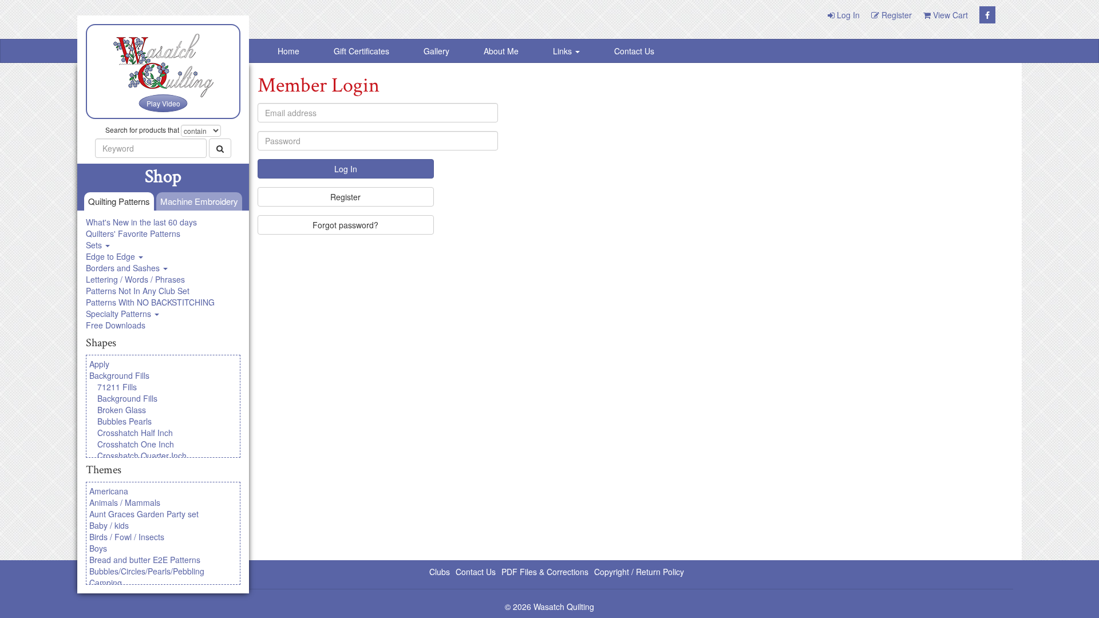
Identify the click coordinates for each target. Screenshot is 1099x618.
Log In (847, 15)
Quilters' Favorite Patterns (133, 233)
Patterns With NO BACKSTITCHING (150, 302)
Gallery (436, 51)
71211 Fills (117, 387)
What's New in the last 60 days (141, 222)
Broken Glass (121, 409)
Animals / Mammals (124, 502)
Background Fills (119, 375)
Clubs (439, 571)
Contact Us (634, 51)
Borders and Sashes (124, 268)
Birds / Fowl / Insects (126, 536)
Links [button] (563, 51)
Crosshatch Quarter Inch (142, 455)
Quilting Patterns (119, 201)
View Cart (949, 15)
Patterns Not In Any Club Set (137, 290)
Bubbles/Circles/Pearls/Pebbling (146, 571)
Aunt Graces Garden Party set (144, 514)
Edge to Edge (111, 256)
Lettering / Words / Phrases (135, 279)
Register (895, 15)
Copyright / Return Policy (639, 571)
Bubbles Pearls (124, 421)
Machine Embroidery (199, 201)
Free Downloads (115, 325)
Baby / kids (109, 525)
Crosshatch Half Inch (135, 432)
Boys (98, 548)
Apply (99, 364)
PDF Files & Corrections (544, 571)
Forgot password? (345, 225)
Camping (105, 582)
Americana (108, 491)
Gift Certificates (361, 51)
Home (288, 51)
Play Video (163, 103)
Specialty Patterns (119, 313)
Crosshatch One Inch (135, 444)
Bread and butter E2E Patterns (144, 559)
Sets (95, 245)
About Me (501, 51)
